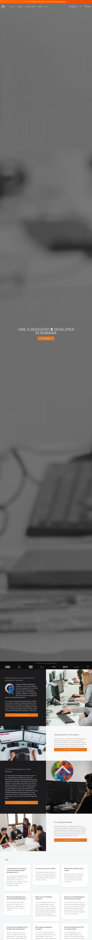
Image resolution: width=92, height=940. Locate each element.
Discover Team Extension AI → (58, 1)
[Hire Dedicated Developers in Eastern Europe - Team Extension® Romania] (4, 6)
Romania (88, 6)
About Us (12, 6)
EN (80, 6)
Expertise (20, 6)
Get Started (72, 6)
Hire (46, 6)
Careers (40, 6)
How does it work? (30, 6)
